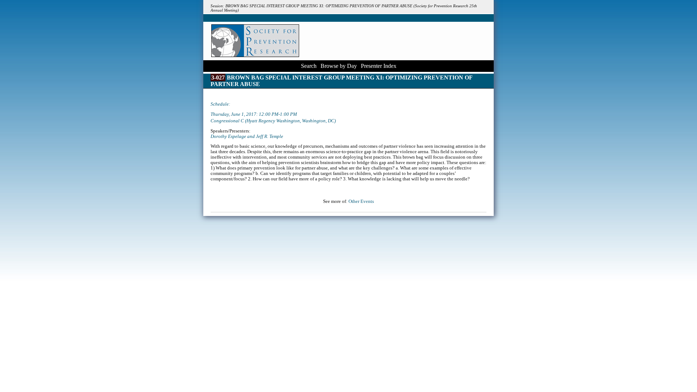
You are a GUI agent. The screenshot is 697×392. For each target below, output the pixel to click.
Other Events (361, 201)
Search (309, 66)
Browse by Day (339, 66)
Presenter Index (378, 66)
